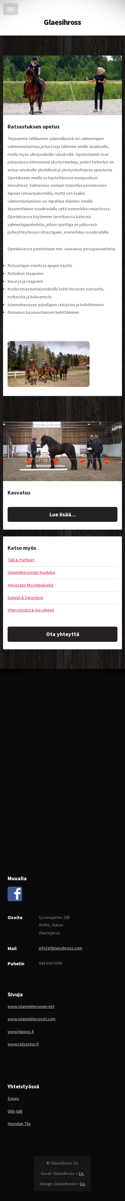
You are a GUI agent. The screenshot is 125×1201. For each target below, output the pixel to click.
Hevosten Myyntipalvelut (30, 585)
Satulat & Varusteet (25, 597)
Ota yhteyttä (62, 634)
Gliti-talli (15, 1111)
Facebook (15, 894)
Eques (13, 1098)
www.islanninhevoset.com (32, 1018)
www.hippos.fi (21, 1031)
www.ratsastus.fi (23, 1044)
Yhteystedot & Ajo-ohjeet (31, 610)
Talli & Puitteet (21, 560)
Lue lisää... (62, 514)
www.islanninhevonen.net (31, 1006)
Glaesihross (62, 22)
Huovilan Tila (19, 1123)
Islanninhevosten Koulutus (32, 572)
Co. (81, 1173)
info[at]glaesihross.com (60, 948)
